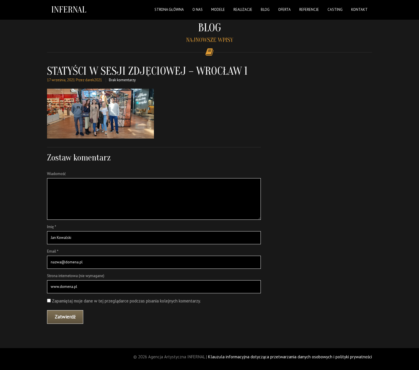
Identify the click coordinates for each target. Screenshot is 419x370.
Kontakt (359, 9)
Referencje (309, 9)
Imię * (51, 226)
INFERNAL (68, 9)
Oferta (284, 9)
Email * (52, 251)
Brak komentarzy (122, 80)
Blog (265, 9)
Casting (335, 9)
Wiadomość (56, 173)
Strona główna (169, 9)
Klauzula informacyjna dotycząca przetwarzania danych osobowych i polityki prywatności (290, 356)
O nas (197, 9)
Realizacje (242, 9)
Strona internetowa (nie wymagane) (75, 275)
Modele (218, 9)
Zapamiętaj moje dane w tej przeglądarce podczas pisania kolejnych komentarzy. (126, 301)
